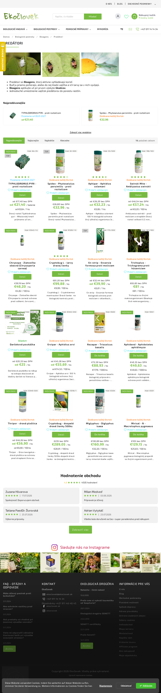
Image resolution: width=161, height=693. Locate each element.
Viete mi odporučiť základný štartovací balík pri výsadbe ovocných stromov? (18, 635)
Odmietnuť (126, 685)
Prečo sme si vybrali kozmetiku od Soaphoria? (97, 601)
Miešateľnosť (126, 633)
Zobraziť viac (80, 529)
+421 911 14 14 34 (55, 599)
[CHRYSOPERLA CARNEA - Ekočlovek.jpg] (100, 75)
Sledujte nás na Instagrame (85, 547)
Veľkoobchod (126, 624)
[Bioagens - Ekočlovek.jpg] (22, 74)
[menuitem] (17, 29)
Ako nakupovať (127, 651)
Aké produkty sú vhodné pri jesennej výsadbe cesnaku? (18, 620)
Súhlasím (147, 685)
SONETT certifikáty (90, 624)
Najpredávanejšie (14, 140)
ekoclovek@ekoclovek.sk (59, 594)
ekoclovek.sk (53, 606)
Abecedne (64, 140)
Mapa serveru (126, 629)
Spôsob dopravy (127, 607)
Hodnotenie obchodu (81, 475)
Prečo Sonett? (87, 634)
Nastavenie (105, 685)
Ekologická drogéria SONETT (95, 613)
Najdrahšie (49, 140)
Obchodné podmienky (140, 4)
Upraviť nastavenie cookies (80, 675)
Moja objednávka (128, 655)
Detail (22, 195)
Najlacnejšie (33, 140)
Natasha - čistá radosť (92, 590)
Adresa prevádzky (128, 611)
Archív (9, 648)
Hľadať (93, 16)
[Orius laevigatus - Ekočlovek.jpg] (61, 76)
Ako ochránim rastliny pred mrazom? (17, 607)
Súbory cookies (127, 620)
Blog (119, 4)
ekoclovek (52, 610)
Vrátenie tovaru (127, 642)
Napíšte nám (125, 637)
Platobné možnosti (129, 602)
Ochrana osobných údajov (132, 615)
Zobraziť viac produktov (80, 132)
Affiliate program (128, 646)
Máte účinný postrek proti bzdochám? (17, 594)
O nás (109, 4)
